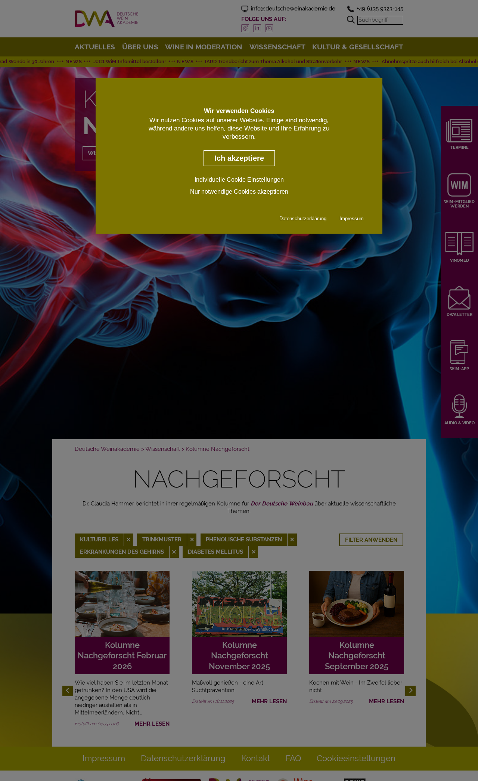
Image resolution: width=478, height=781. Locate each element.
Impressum (351, 219)
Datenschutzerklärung (302, 219)
